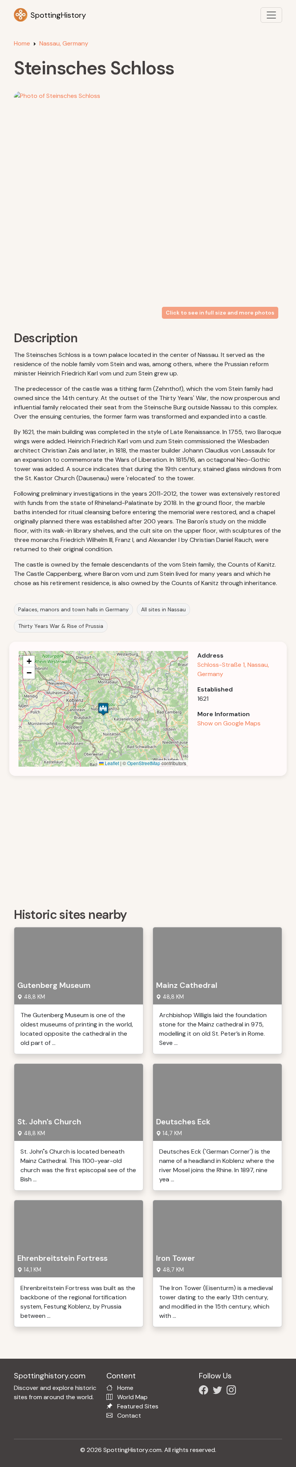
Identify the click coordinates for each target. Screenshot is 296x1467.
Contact (129, 1415)
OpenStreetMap (143, 763)
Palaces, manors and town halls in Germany (73, 609)
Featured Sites (137, 1406)
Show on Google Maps (229, 723)
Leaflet (111, 763)
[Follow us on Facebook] (205, 1391)
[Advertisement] (152, 839)
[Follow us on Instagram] (233, 1391)
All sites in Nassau (163, 609)
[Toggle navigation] (271, 15)
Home (22, 43)
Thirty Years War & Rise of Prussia (60, 625)
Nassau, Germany (63, 43)
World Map (132, 1397)
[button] (103, 709)
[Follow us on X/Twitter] (219, 1391)
